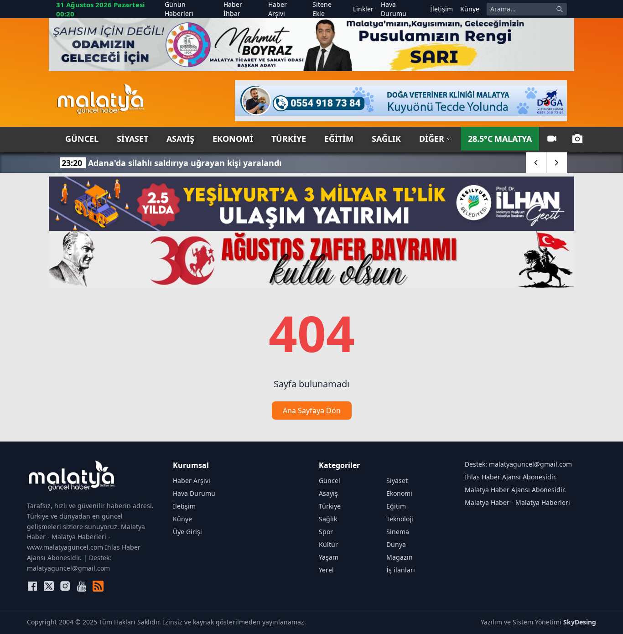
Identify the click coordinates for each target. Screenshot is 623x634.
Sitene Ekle (322, 9)
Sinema (397, 531)
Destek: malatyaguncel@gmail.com (518, 464)
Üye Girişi (187, 531)
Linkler (363, 9)
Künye (469, 9)
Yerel (326, 570)
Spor (326, 531)
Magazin (399, 557)
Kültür (328, 544)
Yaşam (328, 557)
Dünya (396, 544)
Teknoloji (399, 518)
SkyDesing (579, 622)
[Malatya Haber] (100, 101)
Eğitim (338, 138)
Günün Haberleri (179, 9)
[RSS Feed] (98, 586)
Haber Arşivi (277, 9)
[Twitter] (48, 586)
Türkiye (288, 138)
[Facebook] (32, 586)
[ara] (559, 9)
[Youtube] (81, 586)
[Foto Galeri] (577, 139)
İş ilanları (400, 570)
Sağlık (386, 138)
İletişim (441, 9)
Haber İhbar (232, 9)
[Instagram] (65, 586)
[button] (536, 162)
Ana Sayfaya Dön (312, 410)
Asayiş (180, 138)
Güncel (82, 138)
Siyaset (132, 138)
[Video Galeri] (552, 139)
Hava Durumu (393, 9)
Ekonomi (233, 138)
